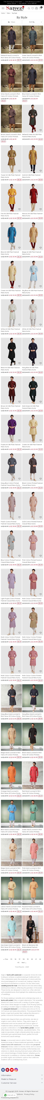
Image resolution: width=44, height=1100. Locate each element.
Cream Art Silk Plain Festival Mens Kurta (11, 292)
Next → (24, 962)
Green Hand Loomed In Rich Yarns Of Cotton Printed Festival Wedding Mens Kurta (32, 831)
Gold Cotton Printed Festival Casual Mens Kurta (32, 523)
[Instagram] (15, 1068)
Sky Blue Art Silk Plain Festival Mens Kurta (32, 292)
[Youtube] (11, 1068)
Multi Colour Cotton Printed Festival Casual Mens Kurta (31, 600)
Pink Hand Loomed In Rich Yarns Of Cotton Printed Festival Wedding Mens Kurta (32, 869)
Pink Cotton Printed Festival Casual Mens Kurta (32, 561)
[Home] (15, 8)
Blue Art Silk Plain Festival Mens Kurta (10, 253)
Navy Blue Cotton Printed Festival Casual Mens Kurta (10, 484)
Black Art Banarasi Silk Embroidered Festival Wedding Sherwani (30, 946)
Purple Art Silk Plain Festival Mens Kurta (10, 446)
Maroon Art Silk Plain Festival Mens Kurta (32, 215)
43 (18, 962)
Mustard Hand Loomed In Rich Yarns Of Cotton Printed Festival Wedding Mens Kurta (32, 908)
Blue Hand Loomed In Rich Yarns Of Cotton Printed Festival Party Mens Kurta (31, 95)
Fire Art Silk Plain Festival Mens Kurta (9, 215)
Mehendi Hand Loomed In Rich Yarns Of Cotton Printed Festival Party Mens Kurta (11, 56)
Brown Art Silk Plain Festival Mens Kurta (10, 407)
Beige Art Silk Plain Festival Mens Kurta (31, 253)
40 (32, 959)
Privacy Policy (29, 1094)
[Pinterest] (7, 1068)
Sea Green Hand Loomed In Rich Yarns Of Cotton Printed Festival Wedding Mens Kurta (11, 946)
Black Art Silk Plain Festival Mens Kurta (10, 369)
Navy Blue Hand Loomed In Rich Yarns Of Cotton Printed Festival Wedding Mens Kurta (11, 715)
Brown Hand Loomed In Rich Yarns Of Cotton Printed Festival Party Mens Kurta (11, 135)
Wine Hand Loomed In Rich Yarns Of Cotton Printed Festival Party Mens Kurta (10, 95)
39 (28, 959)
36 (15, 959)
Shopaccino (14, 1098)
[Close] (42, 2)
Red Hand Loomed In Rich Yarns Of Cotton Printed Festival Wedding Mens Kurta (32, 792)
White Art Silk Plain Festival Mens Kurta (10, 330)
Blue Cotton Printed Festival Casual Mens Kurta (10, 561)
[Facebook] (2, 1068)
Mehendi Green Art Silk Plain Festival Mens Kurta (32, 135)
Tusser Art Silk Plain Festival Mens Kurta (10, 176)
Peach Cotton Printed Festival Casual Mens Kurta (10, 523)
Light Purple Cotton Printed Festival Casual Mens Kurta (10, 600)
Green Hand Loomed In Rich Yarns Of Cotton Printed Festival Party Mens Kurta (32, 56)
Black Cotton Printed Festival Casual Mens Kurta (32, 484)
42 (40, 959)
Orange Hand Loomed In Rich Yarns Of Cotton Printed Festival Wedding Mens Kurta (11, 792)
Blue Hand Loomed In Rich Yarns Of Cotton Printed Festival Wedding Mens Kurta (11, 831)
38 (23, 959)
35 (11, 959)
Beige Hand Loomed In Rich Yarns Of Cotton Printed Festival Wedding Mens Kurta (11, 754)
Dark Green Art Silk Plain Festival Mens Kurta (30, 407)
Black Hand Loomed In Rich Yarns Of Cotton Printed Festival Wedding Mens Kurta (32, 754)
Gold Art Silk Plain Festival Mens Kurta (31, 176)
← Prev (5, 959)
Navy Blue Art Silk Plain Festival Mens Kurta (30, 369)
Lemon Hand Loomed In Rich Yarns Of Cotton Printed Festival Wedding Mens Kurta (11, 908)
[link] (29, 8)
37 (19, 959)
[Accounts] (36, 8)
